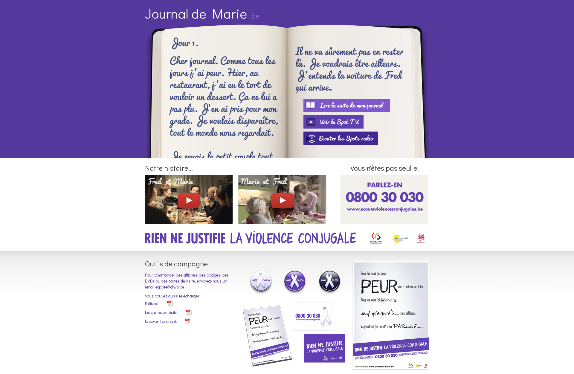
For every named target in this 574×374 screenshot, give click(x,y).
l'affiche (151, 303)
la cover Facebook (161, 321)
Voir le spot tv (333, 122)
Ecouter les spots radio (340, 138)
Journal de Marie (202, 13)
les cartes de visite (161, 312)
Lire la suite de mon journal (346, 105)
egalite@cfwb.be (169, 287)
